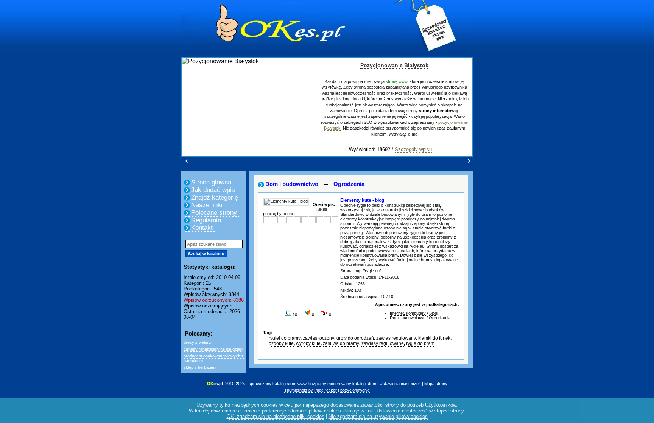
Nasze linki (207, 205)
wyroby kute (308, 343)
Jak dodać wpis (213, 190)
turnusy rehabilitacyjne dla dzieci (213, 349)
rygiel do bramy (285, 338)
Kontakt (202, 227)
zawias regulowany (396, 338)
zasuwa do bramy (341, 343)
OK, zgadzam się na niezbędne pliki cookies (275, 416)
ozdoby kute (281, 343)
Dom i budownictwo (291, 184)
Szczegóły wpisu (413, 149)
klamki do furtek (434, 338)
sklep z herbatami (200, 367)
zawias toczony (318, 338)
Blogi (433, 313)
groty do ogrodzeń (355, 338)
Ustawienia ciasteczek (400, 383)
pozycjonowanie (355, 390)
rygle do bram (420, 343)
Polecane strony (214, 212)
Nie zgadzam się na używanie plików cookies (378, 416)
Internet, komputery (408, 313)
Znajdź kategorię (214, 197)
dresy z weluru (197, 342)
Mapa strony (435, 383)
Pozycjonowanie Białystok (394, 65)
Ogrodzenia (348, 184)
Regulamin (206, 220)
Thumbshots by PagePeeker (310, 390)
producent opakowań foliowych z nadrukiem (214, 358)
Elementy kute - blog (362, 200)
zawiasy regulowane (382, 343)
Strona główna (211, 182)
